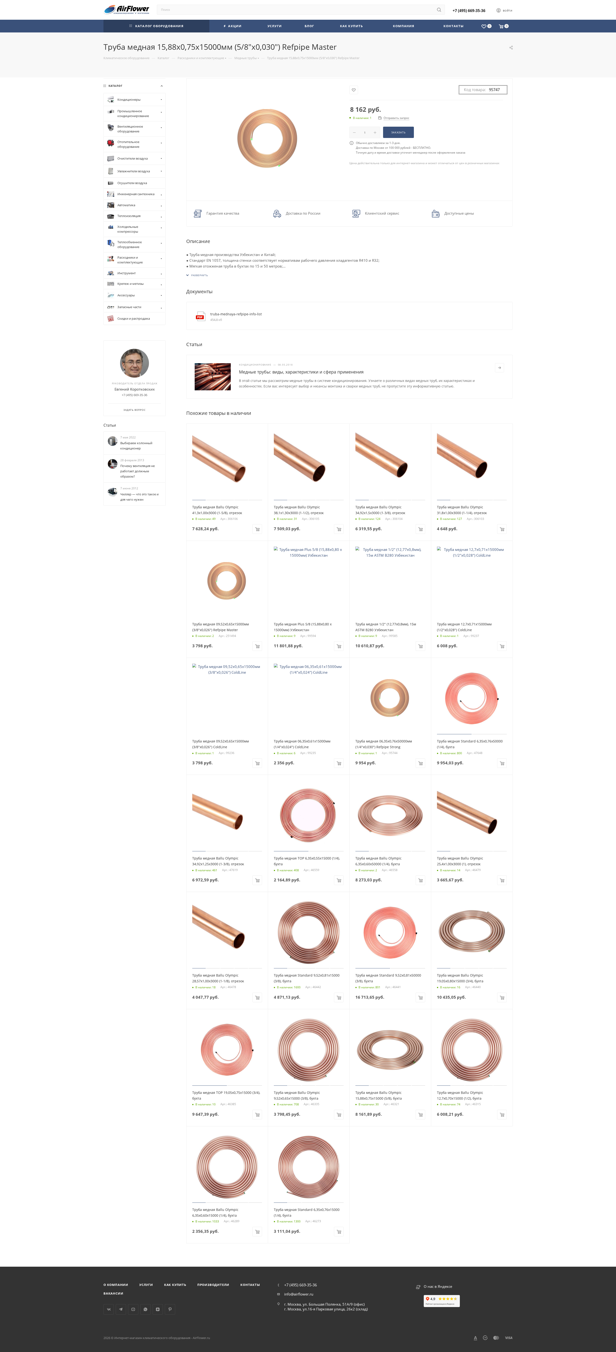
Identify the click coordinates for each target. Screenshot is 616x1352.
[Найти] (439, 10)
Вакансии (113, 1293)
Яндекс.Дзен (158, 1309)
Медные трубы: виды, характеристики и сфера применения (301, 372)
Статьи (109, 425)
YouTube (133, 1309)
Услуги (146, 1285)
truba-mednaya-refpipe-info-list (236, 314)
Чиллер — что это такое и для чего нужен (139, 497)
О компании (115, 1285)
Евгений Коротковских (135, 389)
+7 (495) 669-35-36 (469, 10)
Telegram (121, 1309)
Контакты (250, 1285)
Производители (213, 1285)
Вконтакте (108, 1309)
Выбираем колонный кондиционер (136, 445)
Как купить (175, 1285)
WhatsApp (145, 1309)
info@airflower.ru (298, 1294)
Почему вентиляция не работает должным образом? (137, 471)
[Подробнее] (499, 367)
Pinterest (170, 1309)
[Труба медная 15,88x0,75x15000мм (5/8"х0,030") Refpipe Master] (268, 139)
